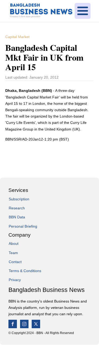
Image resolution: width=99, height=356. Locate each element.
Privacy (15, 280)
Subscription (19, 199)
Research (17, 208)
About (13, 243)
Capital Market (17, 37)
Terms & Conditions (25, 271)
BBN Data (17, 217)
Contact (15, 262)
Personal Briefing (23, 226)
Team (13, 253)
